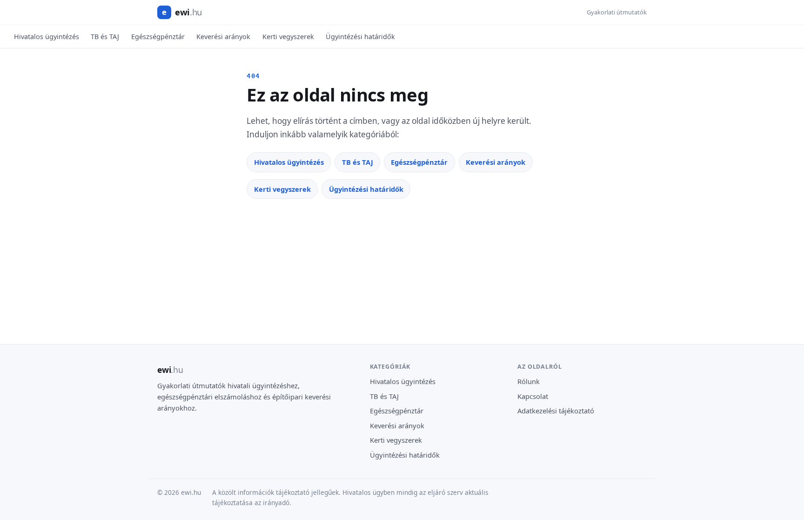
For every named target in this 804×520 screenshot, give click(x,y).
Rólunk (528, 381)
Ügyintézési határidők (360, 36)
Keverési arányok (223, 36)
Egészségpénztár (158, 36)
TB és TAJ (105, 36)
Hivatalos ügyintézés (46, 36)
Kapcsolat (532, 396)
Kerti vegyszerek (288, 36)
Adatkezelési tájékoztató (555, 410)
